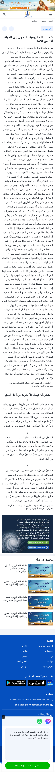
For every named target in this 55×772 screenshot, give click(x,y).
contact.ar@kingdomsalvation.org (32, 704)
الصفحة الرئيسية (47, 21)
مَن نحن (24, 666)
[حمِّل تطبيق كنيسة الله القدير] (50, 682)
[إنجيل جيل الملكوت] (27, 14)
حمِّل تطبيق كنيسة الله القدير (39, 676)
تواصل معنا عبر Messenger (27, 765)
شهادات (50, 661)
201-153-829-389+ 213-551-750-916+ (29, 699)
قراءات (34, 21)
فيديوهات (49, 651)
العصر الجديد (22, 661)
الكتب (25, 646)
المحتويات (47, 28)
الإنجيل (25, 656)
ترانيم (25, 651)
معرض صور (48, 666)
